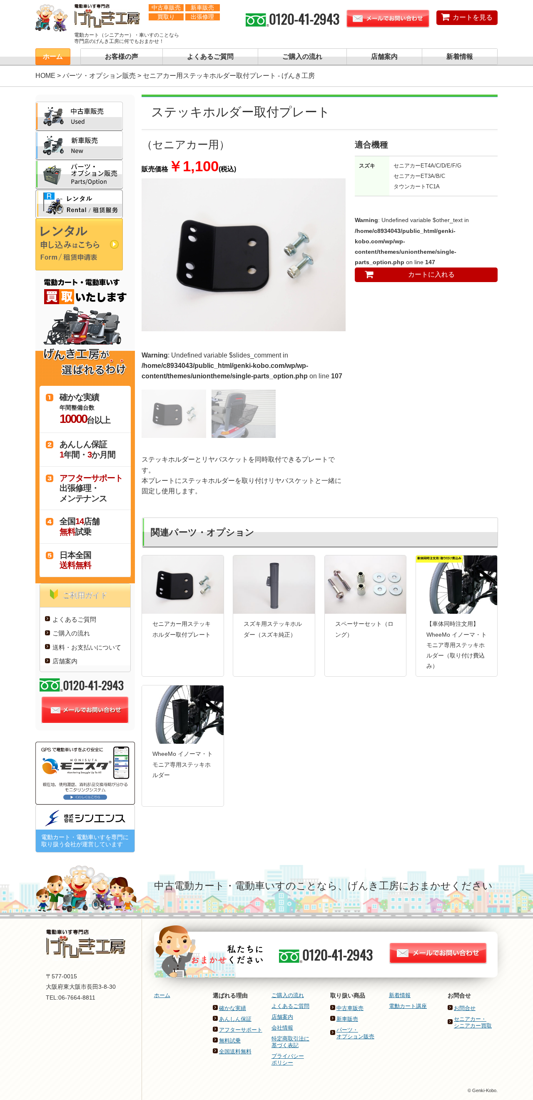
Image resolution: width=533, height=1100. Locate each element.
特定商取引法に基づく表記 (290, 1041)
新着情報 (459, 56)
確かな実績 (232, 1008)
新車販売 (347, 1019)
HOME (45, 75)
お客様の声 (121, 56)
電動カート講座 (408, 1006)
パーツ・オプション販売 (99, 75)
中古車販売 (350, 1008)
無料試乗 (230, 1041)
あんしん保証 (235, 1019)
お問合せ (465, 1008)
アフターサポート (240, 1030)
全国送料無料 (235, 1051)
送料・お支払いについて (86, 647)
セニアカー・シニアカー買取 (473, 1022)
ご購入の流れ (302, 56)
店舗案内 (384, 56)
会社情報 (282, 1028)
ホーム (53, 56)
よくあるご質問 (210, 56)
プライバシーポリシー (287, 1059)
